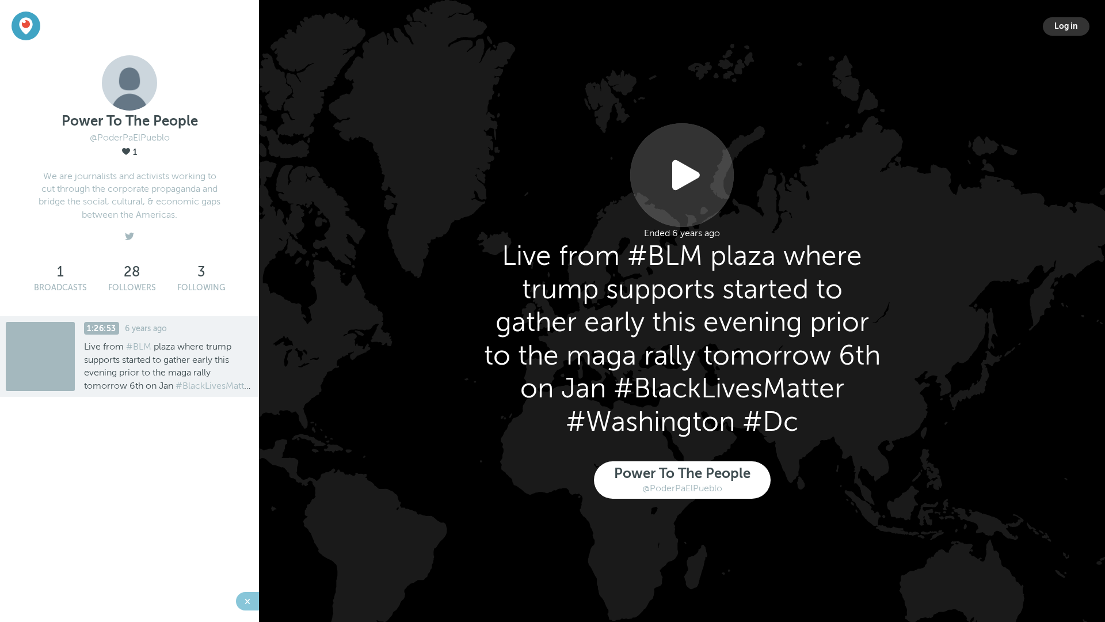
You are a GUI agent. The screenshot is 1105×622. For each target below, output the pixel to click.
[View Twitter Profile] (129, 233)
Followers (132, 287)
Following (201, 287)
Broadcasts (60, 287)
